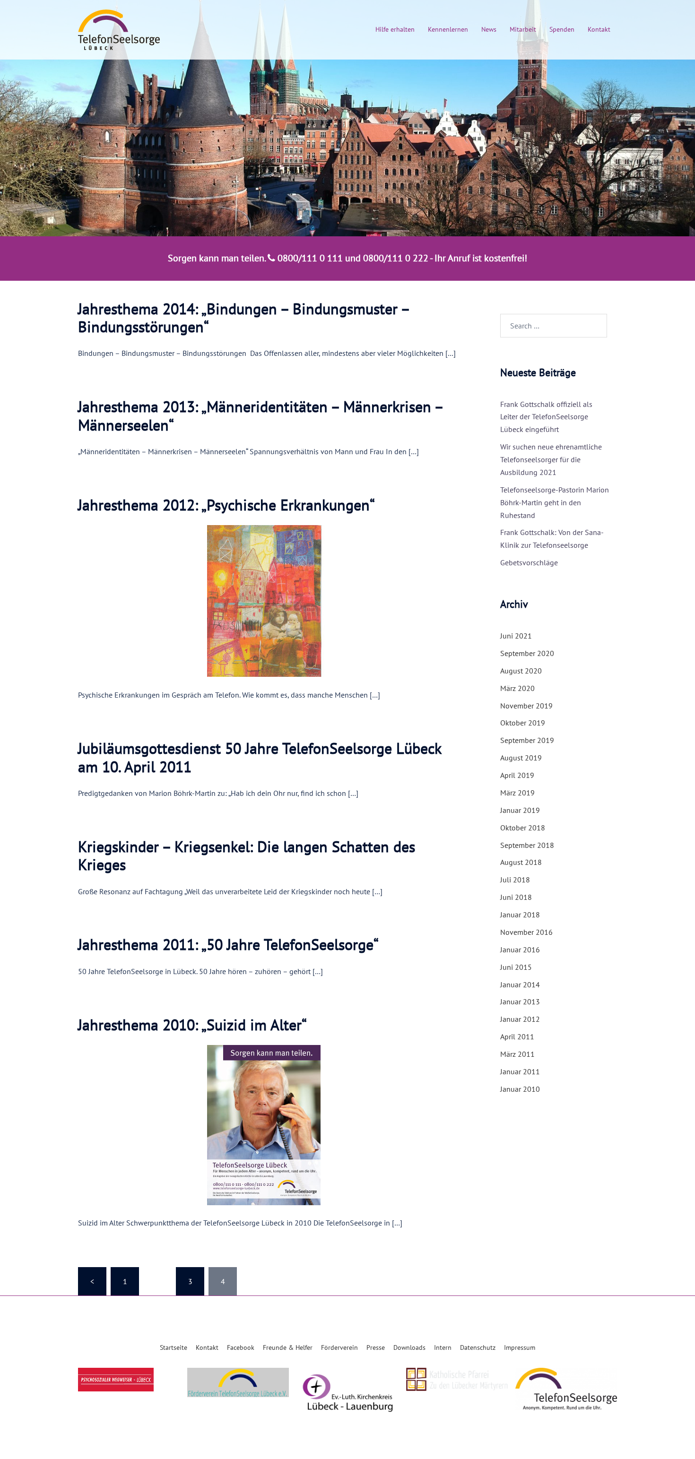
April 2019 (517, 775)
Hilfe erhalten (395, 29)
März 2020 (517, 688)
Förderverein (339, 1347)
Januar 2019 (520, 810)
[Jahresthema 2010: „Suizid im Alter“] (271, 1124)
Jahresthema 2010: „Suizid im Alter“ (192, 1025)
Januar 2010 (520, 1089)
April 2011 (517, 1036)
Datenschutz (477, 1347)
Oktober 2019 (522, 722)
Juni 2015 (516, 967)
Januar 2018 (520, 914)
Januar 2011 (520, 1071)
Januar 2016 (520, 949)
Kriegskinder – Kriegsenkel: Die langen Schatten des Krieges (246, 855)
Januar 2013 (520, 1001)
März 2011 (517, 1054)
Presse (375, 1347)
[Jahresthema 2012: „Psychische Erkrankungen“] (271, 600)
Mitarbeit (523, 29)
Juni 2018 (516, 897)
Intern (443, 1347)
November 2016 (526, 932)
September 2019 (527, 740)
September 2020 (527, 653)
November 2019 (526, 705)
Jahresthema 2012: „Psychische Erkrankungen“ (226, 505)
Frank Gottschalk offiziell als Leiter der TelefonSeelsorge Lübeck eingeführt (546, 416)
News (488, 29)
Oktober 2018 (522, 827)
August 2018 (521, 862)
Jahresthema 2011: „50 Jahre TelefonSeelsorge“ (228, 944)
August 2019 (521, 757)
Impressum (519, 1347)
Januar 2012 (520, 1019)
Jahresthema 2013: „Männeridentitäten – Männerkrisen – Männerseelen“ (260, 415)
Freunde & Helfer (288, 1347)
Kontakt (599, 29)
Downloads (409, 1347)
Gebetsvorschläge (529, 562)
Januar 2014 (520, 984)
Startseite (173, 1347)
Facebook (240, 1347)
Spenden (561, 29)
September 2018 (527, 845)
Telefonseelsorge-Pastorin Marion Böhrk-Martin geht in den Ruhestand (554, 502)
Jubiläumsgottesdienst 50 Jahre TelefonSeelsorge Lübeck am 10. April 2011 (259, 757)
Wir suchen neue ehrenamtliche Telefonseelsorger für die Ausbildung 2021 (551, 459)
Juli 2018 (515, 879)
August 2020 (521, 670)
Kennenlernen (448, 29)
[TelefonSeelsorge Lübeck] (119, 29)
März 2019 (517, 792)
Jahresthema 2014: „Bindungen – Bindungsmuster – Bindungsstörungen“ (243, 318)
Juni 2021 (516, 635)
